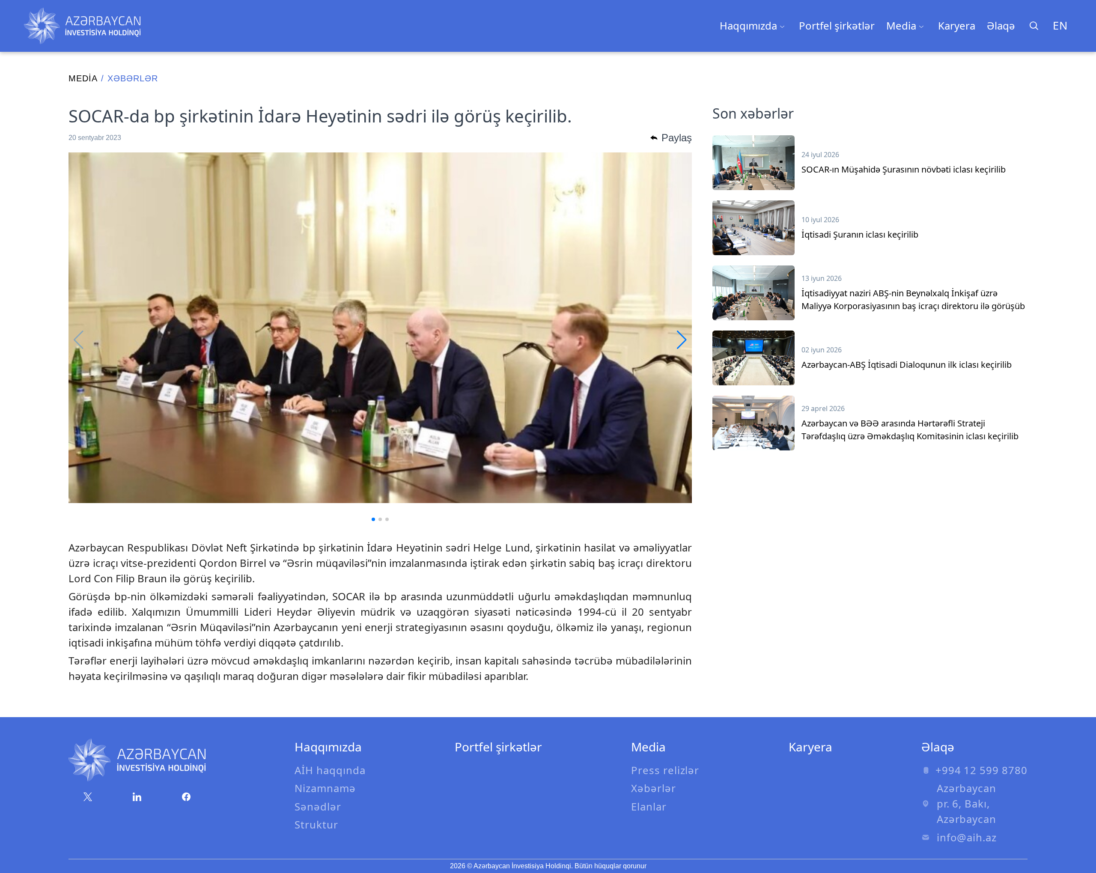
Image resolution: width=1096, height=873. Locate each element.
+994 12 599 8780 (981, 770)
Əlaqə (1001, 25)
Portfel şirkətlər (837, 25)
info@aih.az (967, 837)
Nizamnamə (325, 788)
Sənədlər (318, 806)
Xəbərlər (653, 788)
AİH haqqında (330, 770)
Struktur (316, 824)
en (1060, 25)
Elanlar (649, 806)
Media (83, 78)
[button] (373, 519)
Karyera (956, 25)
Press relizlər (665, 770)
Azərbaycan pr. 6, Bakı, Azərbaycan (967, 803)
